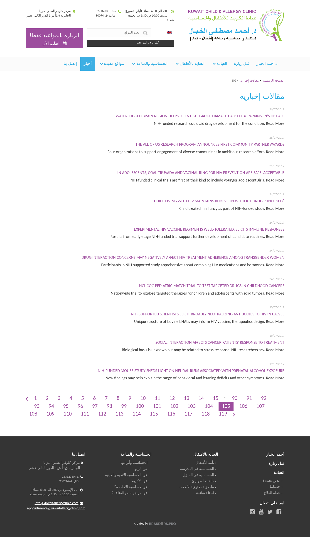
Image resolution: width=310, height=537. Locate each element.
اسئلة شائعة (205, 493)
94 (51, 406)
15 (215, 398)
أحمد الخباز (275, 454)
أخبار (88, 64)
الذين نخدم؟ (271, 481)
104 (209, 406)
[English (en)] (169, 32)
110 (68, 414)
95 (66, 406)
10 (143, 398)
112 (102, 414)
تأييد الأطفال (205, 463)
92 (263, 398)
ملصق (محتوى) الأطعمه (196, 487)
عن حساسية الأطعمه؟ (131, 487)
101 (157, 406)
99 (124, 406)
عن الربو (141, 469)
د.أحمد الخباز (267, 64)
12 (172, 398)
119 (223, 414)
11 (157, 398)
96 (80, 406)
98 (109, 406)
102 (174, 406)
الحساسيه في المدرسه (197, 469)
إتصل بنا (70, 64)
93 (36, 406)
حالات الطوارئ (203, 481)
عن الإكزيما (139, 481)
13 (186, 398)
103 (191, 406)
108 (33, 414)
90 (234, 398)
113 (119, 414)
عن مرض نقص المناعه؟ (129, 493)
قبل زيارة (242, 64)
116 (171, 414)
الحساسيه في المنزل (198, 475)
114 (137, 414)
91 (249, 398)
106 (243, 406)
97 (95, 406)
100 (140, 406)
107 (260, 406)
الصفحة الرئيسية (273, 80)
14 (201, 398)
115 (154, 414)
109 (50, 414)
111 (85, 414)
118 (206, 414)
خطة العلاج (272, 493)
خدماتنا (275, 487)
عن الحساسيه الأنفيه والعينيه (126, 475)
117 (188, 414)
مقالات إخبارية (249, 80)
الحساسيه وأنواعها (134, 463)
